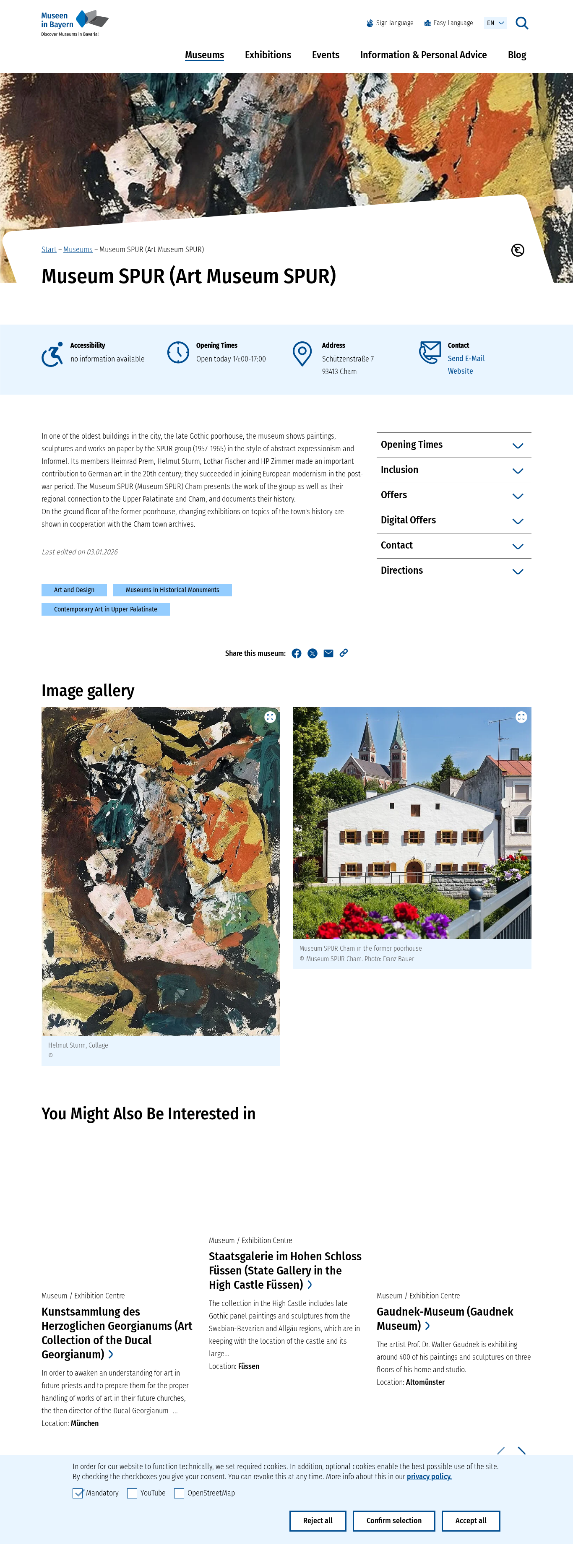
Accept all (471, 1520)
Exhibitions (268, 55)
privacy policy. (429, 1476)
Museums (204, 55)
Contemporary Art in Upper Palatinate (105, 609)
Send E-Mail (466, 358)
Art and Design (74, 590)
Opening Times (216, 345)
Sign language (395, 23)
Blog (517, 55)
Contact (458, 345)
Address (333, 345)
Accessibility (87, 345)
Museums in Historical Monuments (172, 590)
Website (460, 371)
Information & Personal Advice (423, 55)
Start (49, 249)
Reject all (318, 1520)
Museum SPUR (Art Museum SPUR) (151, 249)
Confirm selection (394, 1520)
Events (325, 55)
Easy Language (453, 23)
